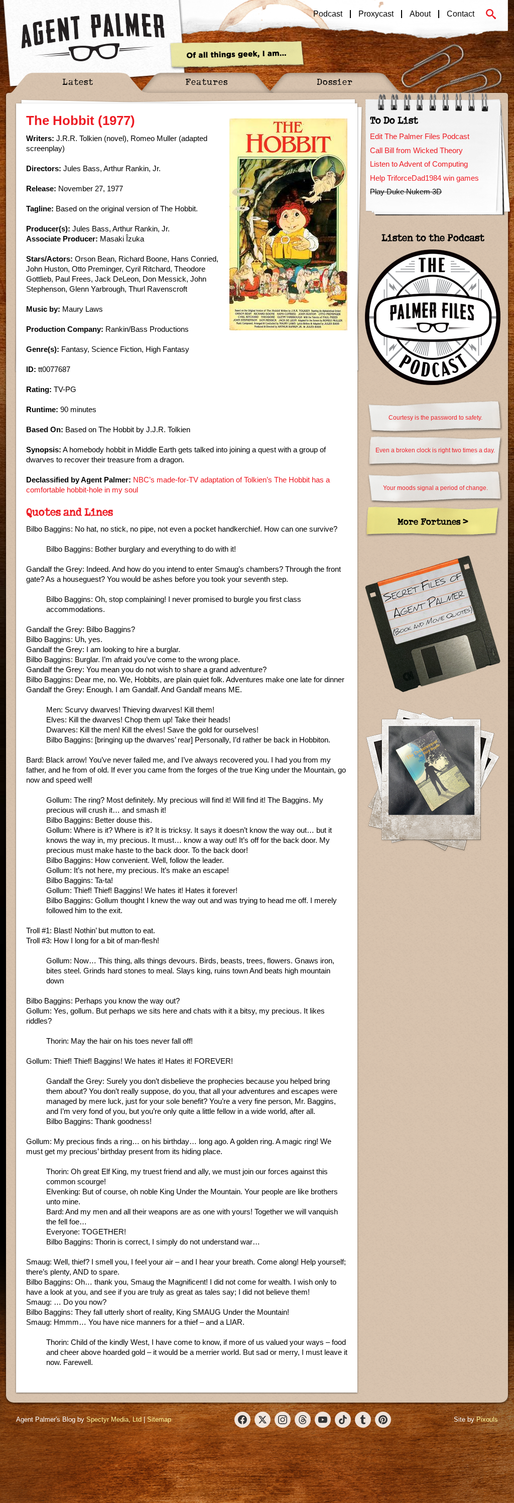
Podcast (327, 14)
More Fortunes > (433, 521)
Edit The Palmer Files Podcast (419, 136)
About (420, 14)
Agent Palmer (93, 37)
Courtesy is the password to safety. (435, 417)
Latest (77, 81)
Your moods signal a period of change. (435, 487)
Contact (460, 14)
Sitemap (159, 1419)
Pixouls (487, 1419)
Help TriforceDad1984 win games (424, 178)
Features (206, 81)
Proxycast (376, 14)
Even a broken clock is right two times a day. (435, 450)
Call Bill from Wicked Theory (416, 150)
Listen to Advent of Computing (419, 164)
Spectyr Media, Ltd (114, 1419)
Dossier (335, 81)
